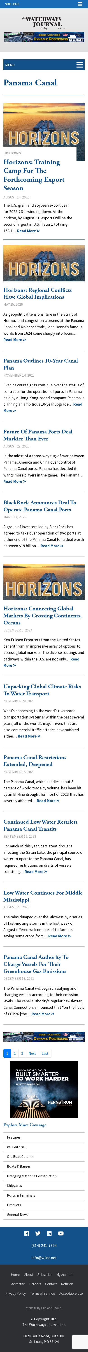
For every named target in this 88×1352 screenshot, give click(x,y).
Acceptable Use (71, 1293)
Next (32, 1053)
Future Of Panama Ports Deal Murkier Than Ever (37, 435)
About (28, 1274)
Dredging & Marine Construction (32, 1176)
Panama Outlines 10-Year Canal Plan (40, 364)
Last (45, 1053)
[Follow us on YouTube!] (61, 1233)
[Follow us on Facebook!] (26, 1233)
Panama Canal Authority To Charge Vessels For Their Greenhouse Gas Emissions (36, 964)
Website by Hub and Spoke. (44, 1308)
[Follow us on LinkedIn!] (49, 1233)
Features (14, 1137)
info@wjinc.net (44, 1257)
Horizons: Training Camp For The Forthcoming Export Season (44, 132)
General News (17, 1214)
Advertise (18, 1284)
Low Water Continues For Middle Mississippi (43, 896)
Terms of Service (42, 1293)
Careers (35, 1284)
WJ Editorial (16, 1147)
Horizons (12, 153)
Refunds (67, 1284)
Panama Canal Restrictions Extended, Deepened (34, 761)
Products (14, 1204)
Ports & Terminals (21, 1195)
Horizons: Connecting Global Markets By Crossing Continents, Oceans (44, 582)
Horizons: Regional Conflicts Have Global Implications (44, 263)
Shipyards (14, 1185)
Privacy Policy (15, 1293)
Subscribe (44, 1274)
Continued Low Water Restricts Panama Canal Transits (40, 825)
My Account (65, 1274)
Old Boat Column (20, 1156)
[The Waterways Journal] (44, 22)
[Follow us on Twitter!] (37, 1233)
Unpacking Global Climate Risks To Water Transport (42, 690)
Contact (51, 1284)
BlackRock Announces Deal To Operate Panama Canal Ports (39, 506)
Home (15, 1274)
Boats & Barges (19, 1166)
